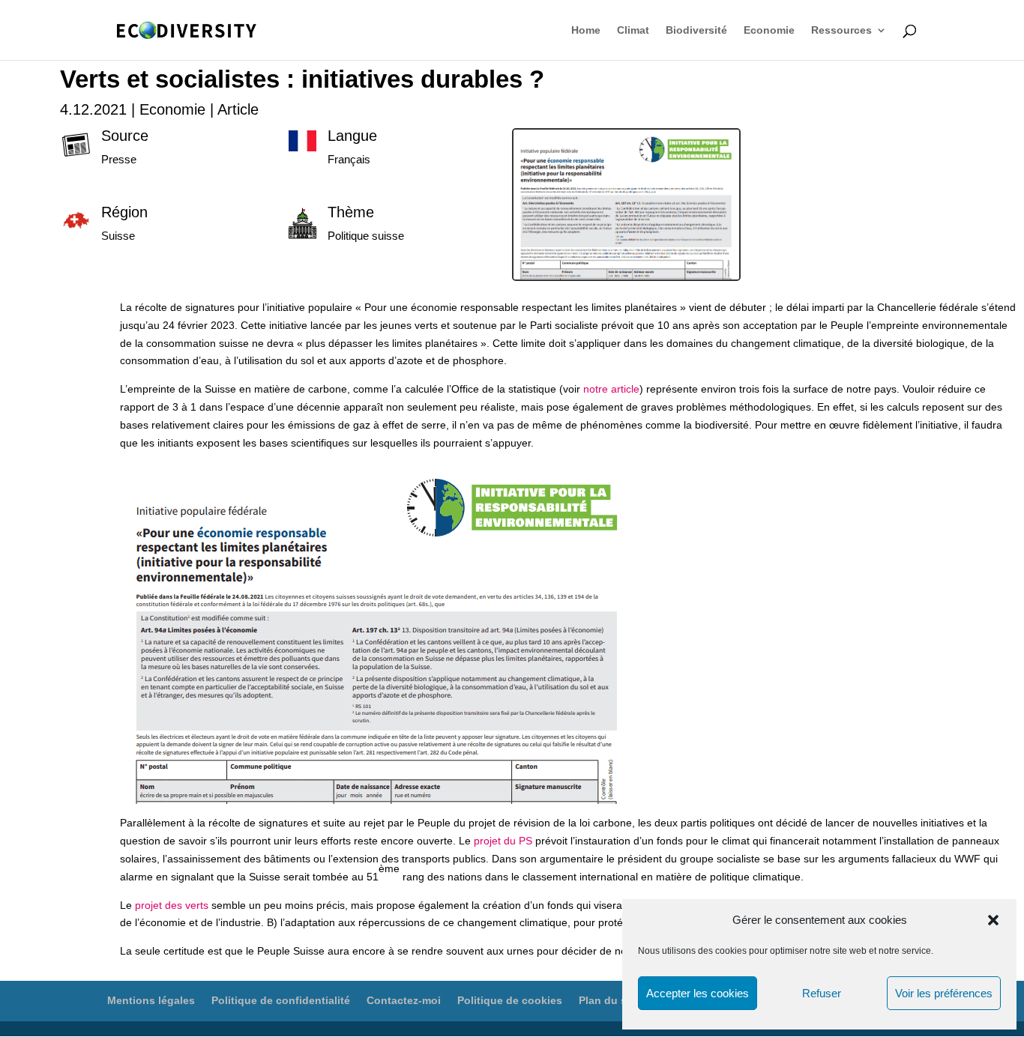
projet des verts (171, 905)
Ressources (841, 30)
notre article (611, 389)
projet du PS (503, 841)
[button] (993, 920)
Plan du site (609, 1000)
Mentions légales (151, 1000)
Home (585, 30)
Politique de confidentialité (280, 1000)
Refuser (821, 993)
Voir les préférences (944, 993)
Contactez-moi (404, 1000)
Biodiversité (696, 30)
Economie (769, 30)
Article (238, 109)
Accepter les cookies (697, 993)
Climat (633, 30)
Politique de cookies (509, 1000)
